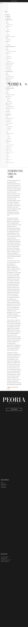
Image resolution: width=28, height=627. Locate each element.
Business (3, 482)
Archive (13, 387)
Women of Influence (5, 561)
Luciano (9, 103)
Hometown (10, 78)
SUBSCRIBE (10, 162)
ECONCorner (11, 36)
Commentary (3, 487)
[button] (3, 3)
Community (3, 485)
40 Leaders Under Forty (9, 127)
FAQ (9, 140)
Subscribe (14, 1)
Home (8, 14)
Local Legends (4, 558)
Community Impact (5, 557)
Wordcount (10, 63)
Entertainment (4, 484)
